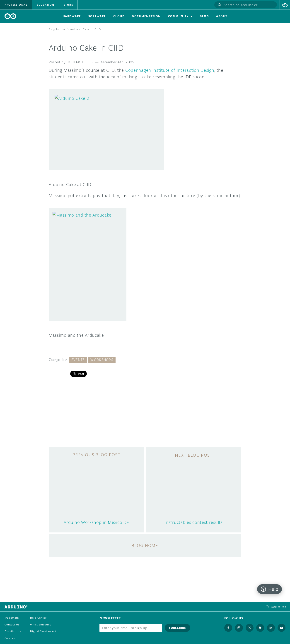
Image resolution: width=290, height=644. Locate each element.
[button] (285, 5)
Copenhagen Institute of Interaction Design (169, 70)
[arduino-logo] (10, 16)
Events (78, 360)
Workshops (101, 360)
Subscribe (177, 628)
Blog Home (57, 29)
